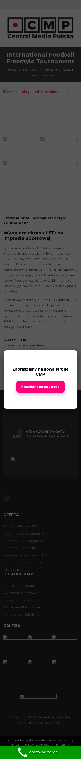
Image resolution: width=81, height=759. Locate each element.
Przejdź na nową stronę (40, 386)
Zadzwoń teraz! (43, 752)
